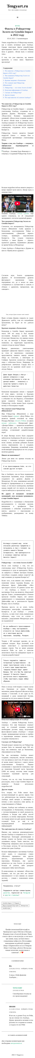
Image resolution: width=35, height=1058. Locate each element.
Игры (17, 26)
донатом (6, 893)
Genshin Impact (7, 903)
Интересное (24, 905)
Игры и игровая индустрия (11, 905)
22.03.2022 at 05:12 (14, 968)
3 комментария (22, 39)
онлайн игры (6, 908)
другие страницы (12, 895)
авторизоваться (16, 1043)
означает (16, 416)
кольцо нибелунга (9, 423)
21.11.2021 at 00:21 (14, 1009)
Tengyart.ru (17, 6)
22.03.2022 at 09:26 (18, 990)
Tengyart (16, 903)
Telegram (26, 893)
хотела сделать (23, 213)
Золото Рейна (21, 421)
